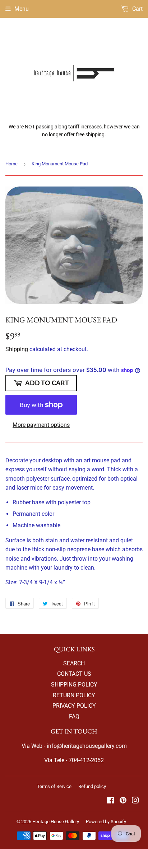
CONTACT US (74, 673)
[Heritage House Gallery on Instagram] (135, 801)
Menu (21, 8)
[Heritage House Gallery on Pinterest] (123, 801)
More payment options (41, 424)
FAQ (74, 716)
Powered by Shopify (106, 821)
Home (11, 163)
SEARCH (74, 663)
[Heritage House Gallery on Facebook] (110, 801)
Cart (137, 8)
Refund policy (92, 786)
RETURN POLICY (74, 695)
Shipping (16, 349)
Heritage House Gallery (55, 821)
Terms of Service (54, 786)
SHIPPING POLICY (74, 684)
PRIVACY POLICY (74, 705)
